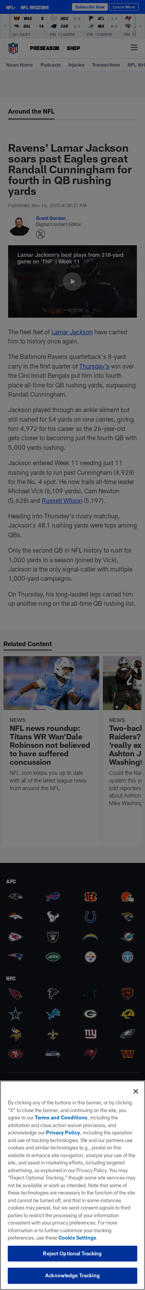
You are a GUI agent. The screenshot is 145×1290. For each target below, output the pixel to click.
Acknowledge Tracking (72, 1275)
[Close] (135, 1091)
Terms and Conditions (61, 1117)
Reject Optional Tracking (72, 1253)
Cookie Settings (77, 1238)
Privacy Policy (63, 1132)
